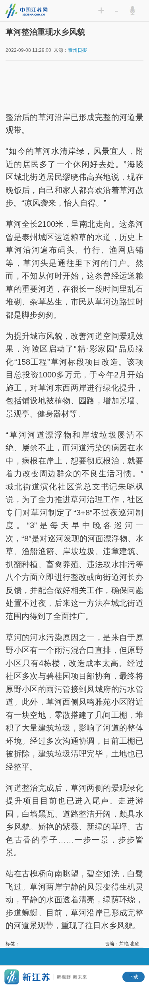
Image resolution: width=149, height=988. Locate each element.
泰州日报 (77, 50)
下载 (133, 977)
